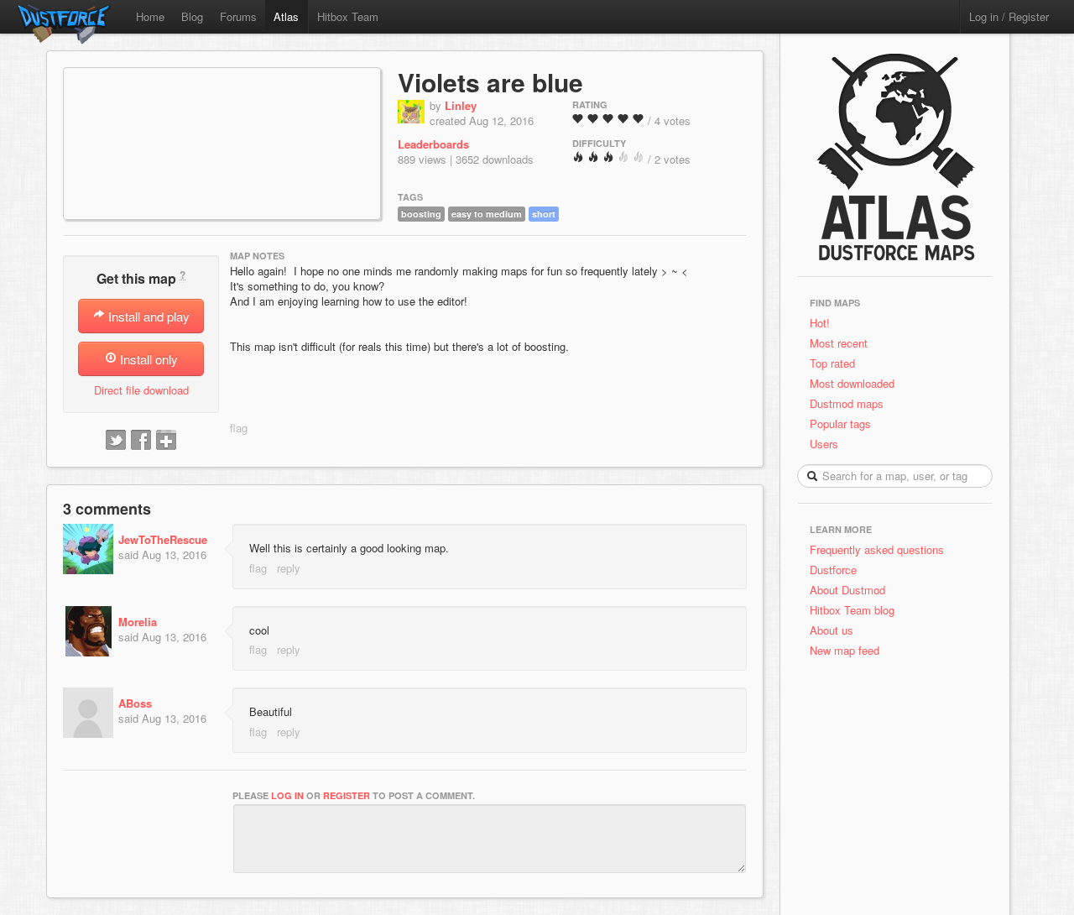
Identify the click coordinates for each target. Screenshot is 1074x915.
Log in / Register (1009, 16)
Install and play (147, 316)
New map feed (848, 650)
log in (287, 795)
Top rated (832, 363)
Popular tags (840, 423)
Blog (192, 16)
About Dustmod (847, 590)
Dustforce (833, 570)
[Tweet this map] (116, 440)
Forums (238, 16)
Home (150, 16)
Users (824, 444)
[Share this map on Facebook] (141, 440)
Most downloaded (852, 383)
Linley (461, 105)
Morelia (137, 622)
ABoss (135, 703)
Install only (147, 359)
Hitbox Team (347, 16)
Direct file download (141, 390)
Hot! (820, 323)
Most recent (839, 343)
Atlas (286, 16)
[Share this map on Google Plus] (166, 440)
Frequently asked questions (877, 549)
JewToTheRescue (162, 539)
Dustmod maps (847, 403)
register (346, 795)
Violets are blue (490, 82)
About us (831, 630)
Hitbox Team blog (852, 610)
